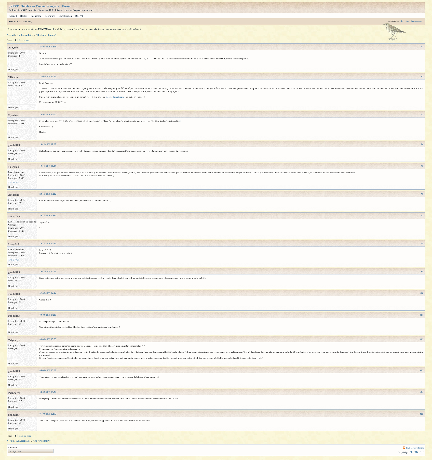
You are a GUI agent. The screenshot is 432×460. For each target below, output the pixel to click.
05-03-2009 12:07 (47, 413)
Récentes (405, 20)
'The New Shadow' (46, 35)
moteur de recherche (115, 96)
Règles (23, 15)
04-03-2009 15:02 (47, 370)
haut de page (25, 435)
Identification (65, 15)
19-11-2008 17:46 (47, 166)
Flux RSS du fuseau (415, 447)
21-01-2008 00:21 (47, 46)
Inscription (50, 15)
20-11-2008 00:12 (47, 193)
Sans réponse (416, 20)
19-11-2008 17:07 (47, 144)
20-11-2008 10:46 (47, 243)
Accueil (13, 15)
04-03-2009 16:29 (47, 392)
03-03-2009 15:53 (47, 339)
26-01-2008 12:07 (47, 114)
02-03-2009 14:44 (47, 293)
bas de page (24, 40)
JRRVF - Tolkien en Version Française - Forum (40, 6)
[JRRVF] (79, 15)
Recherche (36, 15)
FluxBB (414, 452)
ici (180, 121)
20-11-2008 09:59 (47, 215)
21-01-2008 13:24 (47, 76)
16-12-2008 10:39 (47, 271)
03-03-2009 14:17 (47, 315)
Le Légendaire (25, 35)
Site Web (15, 182)
